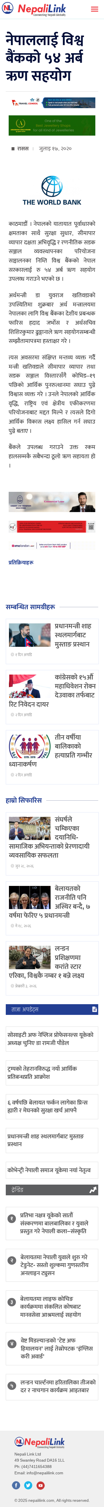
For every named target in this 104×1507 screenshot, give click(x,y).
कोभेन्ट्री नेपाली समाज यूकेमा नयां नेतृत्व (49, 1170)
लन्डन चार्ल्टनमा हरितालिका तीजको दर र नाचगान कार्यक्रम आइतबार (58, 1386)
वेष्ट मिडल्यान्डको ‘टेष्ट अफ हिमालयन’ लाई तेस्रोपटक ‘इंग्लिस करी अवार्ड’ (57, 1349)
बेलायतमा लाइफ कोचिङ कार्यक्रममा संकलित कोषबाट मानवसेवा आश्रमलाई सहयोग (50, 1307)
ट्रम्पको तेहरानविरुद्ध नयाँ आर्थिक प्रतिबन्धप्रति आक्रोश (42, 1073)
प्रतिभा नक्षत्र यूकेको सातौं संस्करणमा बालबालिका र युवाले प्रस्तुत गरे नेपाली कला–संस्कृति (54, 1223)
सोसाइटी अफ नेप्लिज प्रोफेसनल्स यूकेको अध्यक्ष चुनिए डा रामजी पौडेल (50, 1039)
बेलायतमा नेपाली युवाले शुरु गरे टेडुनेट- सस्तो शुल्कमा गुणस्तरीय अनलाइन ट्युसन (54, 1265)
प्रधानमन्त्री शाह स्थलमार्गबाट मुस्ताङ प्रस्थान (73, 635)
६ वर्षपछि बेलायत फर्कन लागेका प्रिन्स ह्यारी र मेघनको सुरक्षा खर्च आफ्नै (48, 1107)
